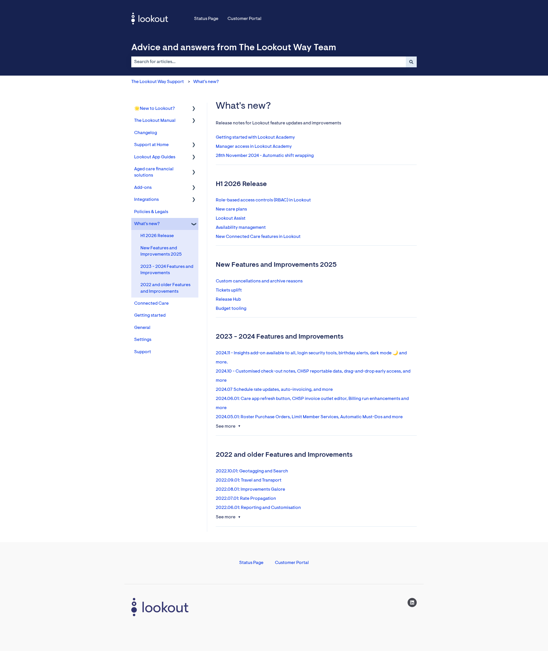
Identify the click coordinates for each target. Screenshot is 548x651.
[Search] (411, 61)
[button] (193, 109)
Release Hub (228, 299)
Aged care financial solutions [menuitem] (154, 172)
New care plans (231, 209)
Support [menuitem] (142, 352)
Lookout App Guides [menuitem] (154, 157)
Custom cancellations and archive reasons (259, 281)
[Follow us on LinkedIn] (412, 602)
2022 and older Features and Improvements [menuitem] (165, 288)
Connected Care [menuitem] (151, 303)
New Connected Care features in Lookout (258, 236)
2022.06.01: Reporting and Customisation (258, 508)
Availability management (241, 227)
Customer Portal (244, 19)
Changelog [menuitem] (145, 133)
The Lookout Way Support (157, 82)
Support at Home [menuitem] (151, 145)
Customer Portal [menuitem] (292, 563)
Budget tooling (231, 308)
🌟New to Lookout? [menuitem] (154, 108)
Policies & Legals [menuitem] (151, 212)
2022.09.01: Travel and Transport (248, 480)
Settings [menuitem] (142, 339)
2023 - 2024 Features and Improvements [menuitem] (166, 269)
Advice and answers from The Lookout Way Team (233, 47)
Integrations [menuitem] (146, 199)
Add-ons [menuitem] (143, 187)
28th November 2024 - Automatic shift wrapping (265, 155)
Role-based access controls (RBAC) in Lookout (263, 200)
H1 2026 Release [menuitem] (157, 236)
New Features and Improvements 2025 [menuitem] (161, 251)
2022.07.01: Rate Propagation (246, 498)
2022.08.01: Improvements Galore (250, 489)
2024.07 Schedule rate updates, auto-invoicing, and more (274, 389)
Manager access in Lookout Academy (254, 146)
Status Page (206, 19)
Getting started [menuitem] (150, 315)
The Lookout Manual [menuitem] (155, 120)
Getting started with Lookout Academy (255, 137)
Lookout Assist (230, 218)
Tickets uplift (229, 290)
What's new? (206, 82)
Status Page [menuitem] (251, 563)
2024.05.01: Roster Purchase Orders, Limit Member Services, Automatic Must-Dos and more (309, 417)
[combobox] (268, 61)
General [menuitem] (142, 328)
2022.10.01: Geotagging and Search (252, 471)
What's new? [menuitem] (147, 224)
